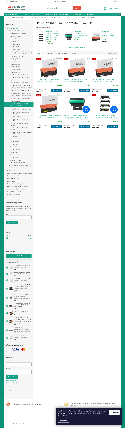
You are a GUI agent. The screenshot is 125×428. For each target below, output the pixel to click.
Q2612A (13, 80)
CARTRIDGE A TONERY (13, 28)
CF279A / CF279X (15, 62)
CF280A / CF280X (15, 64)
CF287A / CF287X (15, 72)
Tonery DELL (13, 152)
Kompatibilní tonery (15, 36)
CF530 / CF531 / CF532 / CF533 (19, 75)
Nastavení (63, 420)
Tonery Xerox (14, 144)
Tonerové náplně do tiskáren (17, 34)
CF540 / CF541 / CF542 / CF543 (19, 77)
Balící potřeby (11, 181)
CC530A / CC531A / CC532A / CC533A (21, 88)
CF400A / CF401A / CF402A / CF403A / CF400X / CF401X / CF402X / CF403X (21, 109)
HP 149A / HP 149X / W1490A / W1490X (19, 124)
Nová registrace (11, 381)
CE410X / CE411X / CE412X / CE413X (21, 91)
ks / (19, 256)
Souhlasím (114, 412)
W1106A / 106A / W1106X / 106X (20, 99)
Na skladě (14, 244)
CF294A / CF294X (15, 117)
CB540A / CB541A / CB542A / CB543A (21, 85)
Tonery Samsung (15, 136)
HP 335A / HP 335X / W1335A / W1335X (19, 128)
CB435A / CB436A (16, 44)
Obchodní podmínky (60, 1)
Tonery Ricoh (14, 157)
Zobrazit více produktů (76, 47)
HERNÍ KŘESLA (11, 197)
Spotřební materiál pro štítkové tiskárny (19, 165)
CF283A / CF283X (15, 69)
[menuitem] (12, 14)
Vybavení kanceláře (13, 179)
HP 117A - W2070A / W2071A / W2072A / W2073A (19, 104)
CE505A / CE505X (15, 49)
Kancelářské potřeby (13, 176)
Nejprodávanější (62, 53)
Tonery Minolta (14, 139)
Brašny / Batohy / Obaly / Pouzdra (17, 184)
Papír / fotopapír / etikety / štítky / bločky (19, 173)
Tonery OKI (13, 147)
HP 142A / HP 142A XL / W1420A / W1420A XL (20, 113)
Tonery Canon (14, 39)
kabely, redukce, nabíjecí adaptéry (17, 186)
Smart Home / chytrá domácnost (16, 189)
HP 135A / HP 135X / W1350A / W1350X (19, 120)
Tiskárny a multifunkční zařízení (16, 163)
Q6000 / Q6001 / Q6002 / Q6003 (20, 83)
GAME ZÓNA (10, 168)
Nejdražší (50, 53)
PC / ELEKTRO (11, 171)
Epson (12, 155)
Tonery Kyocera (15, 150)
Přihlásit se (12, 222)
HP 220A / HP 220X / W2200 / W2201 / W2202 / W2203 (21, 133)
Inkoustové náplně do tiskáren (18, 31)
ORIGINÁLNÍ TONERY (15, 160)
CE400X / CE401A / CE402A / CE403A (21, 93)
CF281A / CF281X (15, 67)
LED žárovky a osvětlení (14, 192)
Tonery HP (13, 41)
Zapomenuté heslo (11, 383)
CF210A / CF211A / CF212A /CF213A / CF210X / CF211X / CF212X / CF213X (21, 53)
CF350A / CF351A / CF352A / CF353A (21, 96)
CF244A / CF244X (15, 59)
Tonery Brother (14, 142)
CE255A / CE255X (15, 101)
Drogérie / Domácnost (13, 194)
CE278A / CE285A (16, 47)
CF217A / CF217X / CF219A (18, 56)
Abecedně (74, 53)
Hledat (77, 8)
